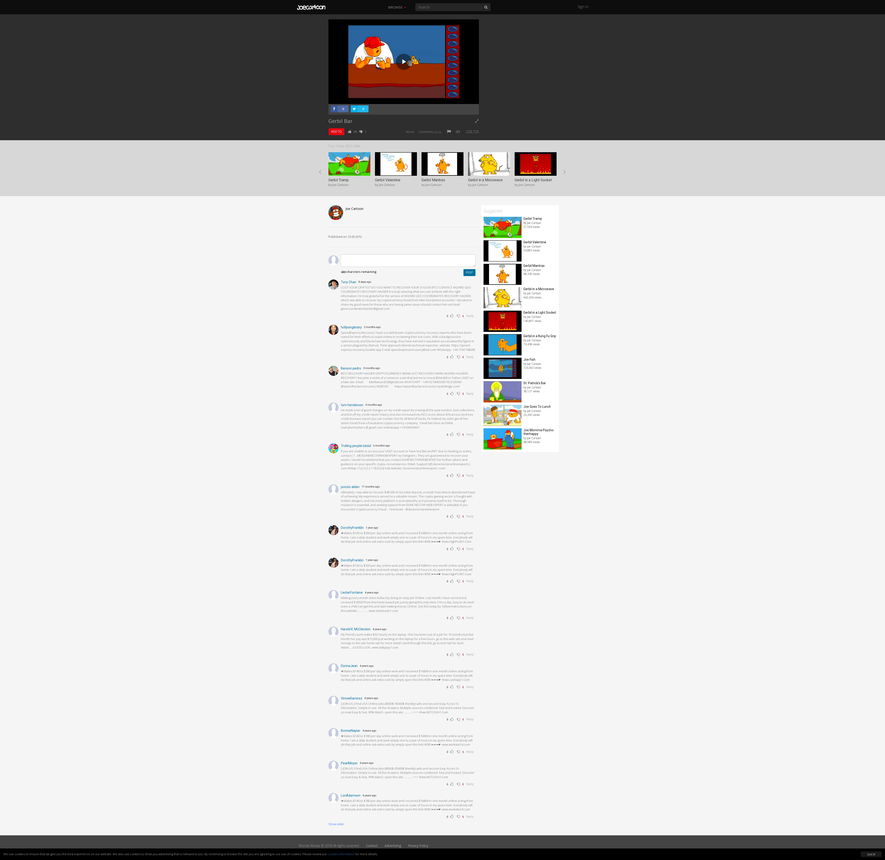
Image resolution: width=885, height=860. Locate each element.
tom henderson (352, 405)
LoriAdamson (350, 795)
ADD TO (336, 132)
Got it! (871, 854)
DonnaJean (349, 666)
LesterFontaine (352, 592)
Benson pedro (351, 368)
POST (469, 272)
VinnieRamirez (351, 698)
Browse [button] (396, 7)
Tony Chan (348, 282)
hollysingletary (351, 327)
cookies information (341, 854)
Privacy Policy (418, 845)
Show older (336, 824)
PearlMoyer (349, 763)
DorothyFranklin (352, 528)
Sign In (583, 6)
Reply (470, 316)
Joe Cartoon (354, 208)
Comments (430, 132)
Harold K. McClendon (356, 629)
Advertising (393, 845)
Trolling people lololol (356, 446)
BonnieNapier (350, 730)
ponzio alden (350, 487)
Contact (372, 845)
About (410, 132)
